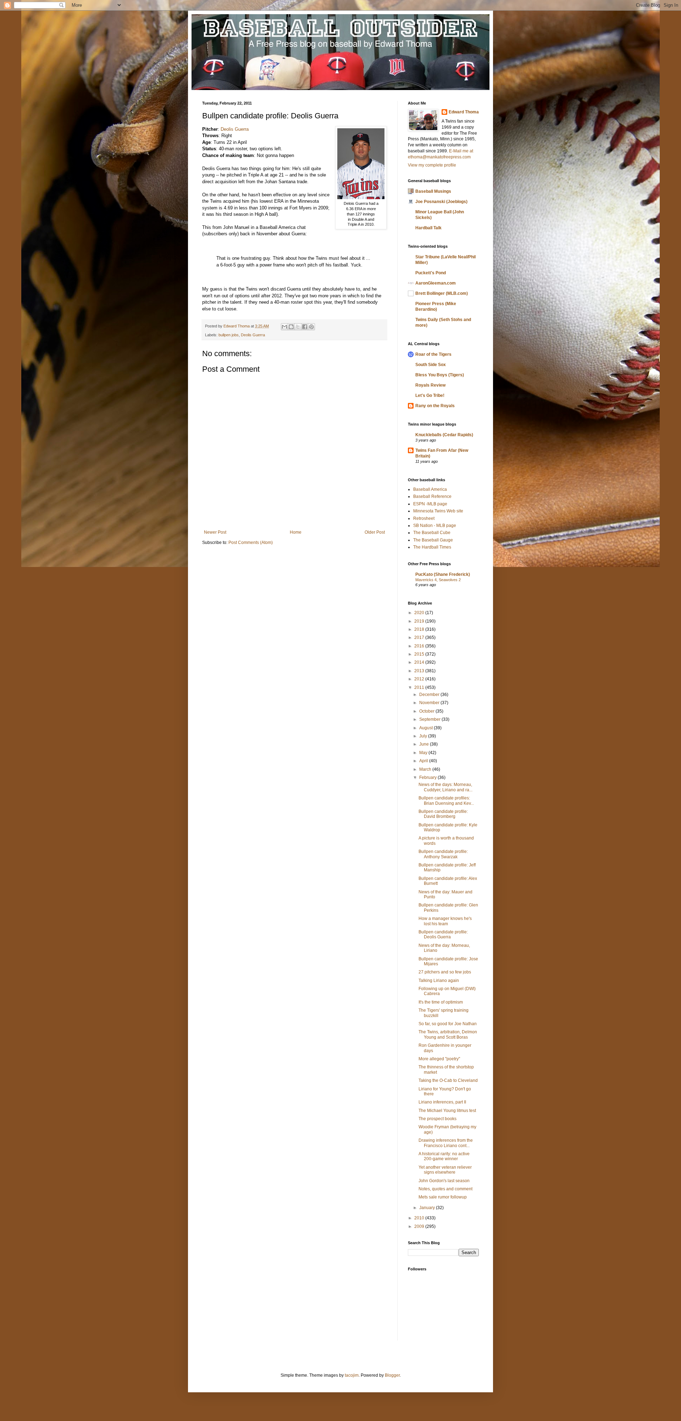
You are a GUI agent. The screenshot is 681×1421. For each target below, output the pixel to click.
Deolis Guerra (235, 129)
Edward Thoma (464, 111)
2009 (419, 1226)
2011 (419, 687)
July (423, 736)
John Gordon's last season (444, 1180)
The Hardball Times (432, 547)
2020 (419, 612)
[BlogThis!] (291, 326)
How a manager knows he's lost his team (445, 921)
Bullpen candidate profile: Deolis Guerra (443, 934)
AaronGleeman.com (435, 283)
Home (295, 532)
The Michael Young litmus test (447, 1110)
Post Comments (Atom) (250, 542)
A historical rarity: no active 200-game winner (444, 1156)
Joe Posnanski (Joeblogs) (441, 201)
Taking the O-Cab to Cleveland (448, 1080)
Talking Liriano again (439, 980)
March (425, 769)
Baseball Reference (432, 496)
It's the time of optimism (441, 1002)
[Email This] (284, 326)
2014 (419, 662)
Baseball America (430, 489)
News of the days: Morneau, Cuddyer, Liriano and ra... (445, 787)
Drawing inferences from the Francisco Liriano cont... (446, 1143)
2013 (419, 670)
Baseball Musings (433, 191)
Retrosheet (423, 518)
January (427, 1207)
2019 (419, 621)
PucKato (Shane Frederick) (442, 574)
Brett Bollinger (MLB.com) (441, 293)
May (423, 752)
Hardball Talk (428, 227)
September (430, 719)
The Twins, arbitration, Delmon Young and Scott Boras (448, 1034)
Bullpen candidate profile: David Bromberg (443, 814)
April (424, 760)
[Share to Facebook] (304, 326)
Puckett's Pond (430, 272)
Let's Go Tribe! (429, 395)
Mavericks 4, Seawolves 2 (438, 580)
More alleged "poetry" (439, 1058)
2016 (419, 646)
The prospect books (437, 1118)
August (426, 727)
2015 (419, 654)
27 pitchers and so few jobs (445, 972)
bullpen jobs (228, 335)
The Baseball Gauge (433, 540)
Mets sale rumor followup (443, 1197)
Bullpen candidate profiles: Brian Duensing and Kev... (446, 800)
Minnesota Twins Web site (438, 511)
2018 (419, 629)
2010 (419, 1217)
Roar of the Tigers (433, 354)
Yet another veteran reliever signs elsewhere (445, 1170)
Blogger (392, 1375)
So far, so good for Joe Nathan (448, 1023)
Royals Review (430, 385)
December (430, 694)
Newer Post (215, 532)
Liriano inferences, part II (442, 1102)
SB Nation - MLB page (434, 525)
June (424, 744)
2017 (419, 637)
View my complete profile (432, 165)
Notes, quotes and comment (445, 1188)
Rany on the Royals (435, 405)
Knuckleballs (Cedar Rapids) (444, 434)
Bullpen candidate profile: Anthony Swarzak (443, 854)
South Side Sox (430, 364)
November (430, 702)
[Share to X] (297, 326)
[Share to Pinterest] (311, 326)
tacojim (352, 1375)
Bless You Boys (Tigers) (439, 374)
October (427, 711)
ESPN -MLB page (430, 503)
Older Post (375, 532)
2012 (419, 678)
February (428, 777)
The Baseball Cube (431, 532)
